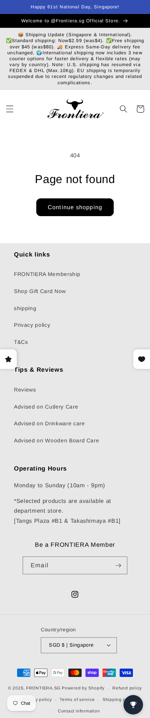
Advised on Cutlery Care (46, 407)
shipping (25, 308)
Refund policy (127, 688)
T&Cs (21, 342)
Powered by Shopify (83, 688)
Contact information (79, 711)
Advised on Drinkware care (49, 423)
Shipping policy (119, 699)
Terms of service (77, 699)
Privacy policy (32, 325)
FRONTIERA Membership (47, 274)
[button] (9, 109)
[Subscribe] (118, 566)
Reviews (25, 390)
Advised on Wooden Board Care (56, 440)
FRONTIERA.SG (43, 688)
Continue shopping (75, 207)
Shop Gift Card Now (40, 291)
